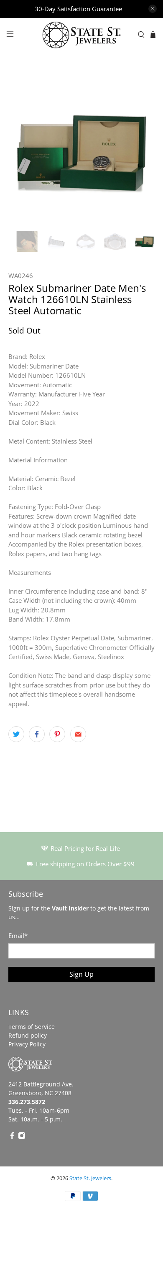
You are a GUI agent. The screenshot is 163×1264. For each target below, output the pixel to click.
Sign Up (81, 974)
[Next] (141, 149)
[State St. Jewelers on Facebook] (12, 1137)
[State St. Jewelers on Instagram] (21, 1137)
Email (18, 935)
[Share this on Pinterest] (57, 734)
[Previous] (22, 149)
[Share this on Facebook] (37, 734)
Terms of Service (31, 1027)
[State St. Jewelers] (81, 35)
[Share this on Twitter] (16, 734)
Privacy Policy (27, 1044)
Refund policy (27, 1035)
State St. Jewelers (90, 1178)
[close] (152, 9)
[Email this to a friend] (78, 734)
